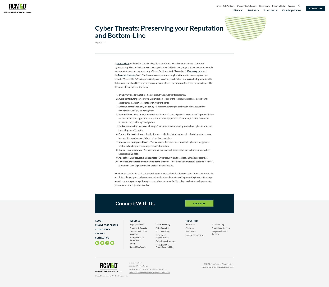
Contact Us (315, 8)
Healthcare (190, 224)
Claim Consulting (163, 224)
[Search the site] (299, 6)
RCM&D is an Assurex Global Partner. (219, 264)
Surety (132, 243)
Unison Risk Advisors (225, 6)
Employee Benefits (138, 224)
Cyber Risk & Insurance (166, 241)
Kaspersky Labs (194, 71)
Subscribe (199, 203)
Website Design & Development (214, 267)
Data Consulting (163, 228)
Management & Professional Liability (165, 246)
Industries (192, 221)
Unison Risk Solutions (246, 6)
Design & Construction (195, 235)
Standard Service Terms (138, 266)
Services (135, 221)
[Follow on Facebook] (97, 243)
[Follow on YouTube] (112, 243)
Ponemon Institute (126, 75)
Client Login (264, 6)
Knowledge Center (106, 225)
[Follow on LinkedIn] (102, 243)
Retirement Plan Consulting (137, 238)
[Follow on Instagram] (107, 243)
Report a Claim (278, 6)
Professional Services (221, 228)
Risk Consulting (162, 231)
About (99, 221)
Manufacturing (218, 224)
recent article (123, 63)
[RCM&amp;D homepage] (17, 8)
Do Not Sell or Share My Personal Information (147, 269)
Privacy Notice (135, 263)
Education (190, 228)
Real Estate (191, 231)
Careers (291, 6)
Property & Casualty (138, 228)
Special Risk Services (138, 247)
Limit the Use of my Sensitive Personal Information (149, 272)
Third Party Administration (162, 236)
